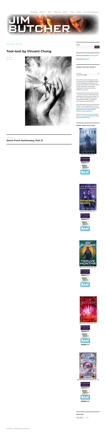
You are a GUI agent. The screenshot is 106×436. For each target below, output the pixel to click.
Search (78, 44)
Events (42, 12)
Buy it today (85, 89)
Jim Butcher (9, 428)
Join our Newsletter (83, 116)
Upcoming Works (91, 114)
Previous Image (10, 44)
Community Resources (90, 12)
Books (65, 12)
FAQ (49, 12)
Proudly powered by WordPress (21, 428)
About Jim (57, 12)
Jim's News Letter (93, 55)
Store (72, 12)
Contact (78, 12)
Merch (87, 59)
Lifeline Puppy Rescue (87, 111)
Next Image (19, 44)
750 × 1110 (8, 59)
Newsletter (34, 12)
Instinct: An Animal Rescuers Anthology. (86, 107)
